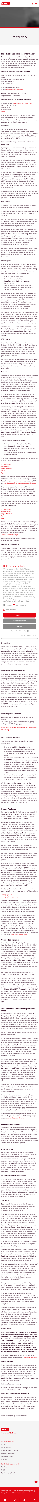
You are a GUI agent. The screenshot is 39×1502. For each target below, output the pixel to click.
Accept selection (19, 621)
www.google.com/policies (9, 897)
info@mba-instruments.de (14, 89)
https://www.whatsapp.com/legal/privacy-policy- (17, 727)
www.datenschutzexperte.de (22, 103)
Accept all (19, 615)
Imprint (23, 635)
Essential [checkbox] (9, 605)
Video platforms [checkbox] (11, 609)
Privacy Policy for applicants (15, 1493)
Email (3, 112)
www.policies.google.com (15, 1118)
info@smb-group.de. (30, 1357)
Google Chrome (6, 464)
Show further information (18, 631)
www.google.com (6, 895)
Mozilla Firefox (6, 466)
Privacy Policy (24, 601)
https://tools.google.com (19, 934)
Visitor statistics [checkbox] (20, 605)
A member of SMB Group (9, 1433)
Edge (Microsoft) (6, 468)
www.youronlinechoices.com (27, 483)
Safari (3, 471)
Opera (3, 473)
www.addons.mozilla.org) (9, 535)
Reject (19, 626)
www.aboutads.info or (10, 483)
